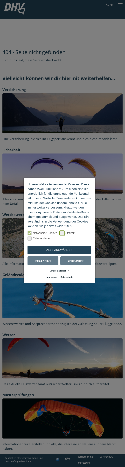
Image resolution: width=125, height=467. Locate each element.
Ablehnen (43, 260)
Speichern (75, 260)
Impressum (51, 277)
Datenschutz (67, 277)
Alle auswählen (59, 250)
